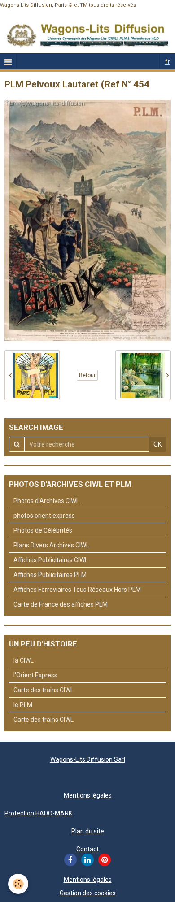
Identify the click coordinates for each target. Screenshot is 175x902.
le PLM (22, 704)
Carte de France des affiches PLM (60, 604)
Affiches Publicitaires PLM (50, 574)
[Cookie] (18, 884)
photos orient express (44, 515)
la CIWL (23, 660)
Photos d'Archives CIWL (46, 500)
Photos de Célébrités (42, 530)
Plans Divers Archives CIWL (51, 545)
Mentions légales (88, 795)
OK (157, 444)
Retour (87, 375)
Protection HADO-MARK (38, 813)
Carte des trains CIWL (43, 690)
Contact (87, 849)
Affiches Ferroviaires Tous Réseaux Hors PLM (77, 589)
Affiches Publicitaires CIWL (50, 560)
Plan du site (87, 831)
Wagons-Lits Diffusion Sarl (87, 759)
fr (167, 61)
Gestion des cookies (88, 893)
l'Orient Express (35, 675)
